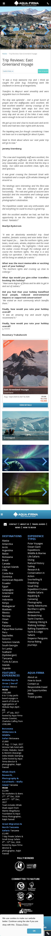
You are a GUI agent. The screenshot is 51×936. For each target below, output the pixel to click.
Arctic (5, 547)
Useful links (7, 71)
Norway (6, 615)
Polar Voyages (35, 543)
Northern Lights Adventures (36, 610)
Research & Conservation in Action (36, 573)
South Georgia (10, 645)
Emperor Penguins (38, 638)
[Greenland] (25, 425)
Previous (4, 30)
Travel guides (35, 696)
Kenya (5, 602)
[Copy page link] (48, 933)
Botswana (7, 557)
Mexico (6, 612)
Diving (31, 559)
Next (47, 30)
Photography (35, 602)
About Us (24, 524)
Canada (6, 563)
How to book (29, 527)
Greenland (7, 592)
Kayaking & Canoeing (34, 597)
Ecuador (6, 583)
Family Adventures (37, 605)
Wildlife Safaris (35, 592)
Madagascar (8, 606)
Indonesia (7, 599)
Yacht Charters (35, 618)
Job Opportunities (37, 690)
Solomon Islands (11, 642)
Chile (4, 570)
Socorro (6, 638)
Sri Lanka (7, 648)
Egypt (5, 586)
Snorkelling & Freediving (35, 581)
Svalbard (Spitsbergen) (9, 653)
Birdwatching (35, 615)
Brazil (5, 560)
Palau (5, 622)
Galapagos (7, 589)
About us (32, 677)
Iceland (6, 596)
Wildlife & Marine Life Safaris (37, 555)
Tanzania (7, 658)
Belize (5, 553)
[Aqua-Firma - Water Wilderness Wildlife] (25, 514)
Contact (13, 524)
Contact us (33, 683)
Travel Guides (38, 524)
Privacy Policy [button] (22, 924)
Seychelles (7, 635)
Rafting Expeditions (38, 628)
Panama (6, 625)
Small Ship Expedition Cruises (37, 587)
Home (4, 54)
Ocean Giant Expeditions (34, 548)
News (17, 527)
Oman (5, 619)
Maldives (6, 609)
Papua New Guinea (12, 629)
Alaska (5, 540)
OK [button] (34, 931)
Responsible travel (37, 687)
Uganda (6, 668)
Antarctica (7, 543)
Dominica (7, 576)
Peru (4, 632)
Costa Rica (7, 573)
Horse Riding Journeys (34, 643)
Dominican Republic (12, 579)
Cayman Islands (10, 566)
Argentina (7, 550)
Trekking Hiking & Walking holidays (37, 623)
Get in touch (43, 71)
